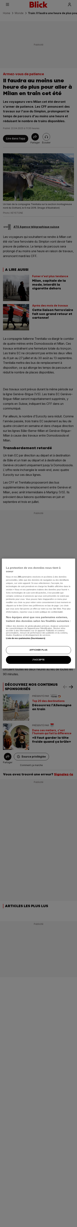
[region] (38, 613)
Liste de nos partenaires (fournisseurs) (25, 638)
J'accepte (38, 660)
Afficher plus (38, 650)
